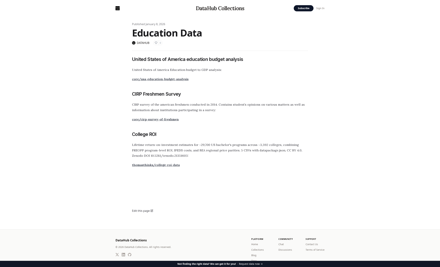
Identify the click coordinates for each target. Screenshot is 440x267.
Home (254, 244)
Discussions (285, 249)
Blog (253, 255)
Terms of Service (315, 249)
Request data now (220, 263)
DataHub (143, 43)
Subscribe (303, 8)
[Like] (156, 43)
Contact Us (312, 244)
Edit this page (141, 211)
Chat (281, 244)
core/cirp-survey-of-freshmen (155, 119)
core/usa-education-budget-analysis (160, 79)
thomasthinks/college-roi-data (156, 165)
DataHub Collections (220, 8)
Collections (257, 249)
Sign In (320, 8)
